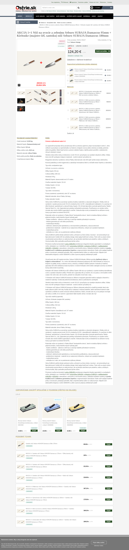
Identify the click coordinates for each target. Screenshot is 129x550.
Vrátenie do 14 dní (94, 2)
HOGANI (55, 248)
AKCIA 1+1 (29, 16)
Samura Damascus (61, 11)
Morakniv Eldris (77, 11)
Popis (47, 138)
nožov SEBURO (70, 244)
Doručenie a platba (83, 2)
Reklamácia (103, 2)
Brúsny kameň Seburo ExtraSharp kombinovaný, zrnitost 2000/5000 (76, 423)
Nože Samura (60, 16)
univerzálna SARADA (76, 246)
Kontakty (110, 2)
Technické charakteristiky (27, 138)
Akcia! (20, 16)
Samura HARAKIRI (86, 11)
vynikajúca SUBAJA (90, 246)
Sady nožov (50, 16)
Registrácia (74, 2)
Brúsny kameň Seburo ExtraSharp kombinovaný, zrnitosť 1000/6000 (50, 423)
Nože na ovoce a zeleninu (64, 22)
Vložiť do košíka (101, 51)
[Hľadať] (78, 7)
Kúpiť (34, 430)
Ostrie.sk (43, 22)
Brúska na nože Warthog (98, 11)
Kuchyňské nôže (51, 22)
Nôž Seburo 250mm (51, 11)
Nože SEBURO (40, 16)
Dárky (94, 16)
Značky (100, 16)
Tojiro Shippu (70, 11)
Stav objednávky (55, 2)
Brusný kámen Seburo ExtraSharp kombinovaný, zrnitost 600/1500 (28, 423)
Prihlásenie (65, 2)
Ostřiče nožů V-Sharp (74, 16)
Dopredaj (86, 16)
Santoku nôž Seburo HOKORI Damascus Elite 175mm (41, 443)
